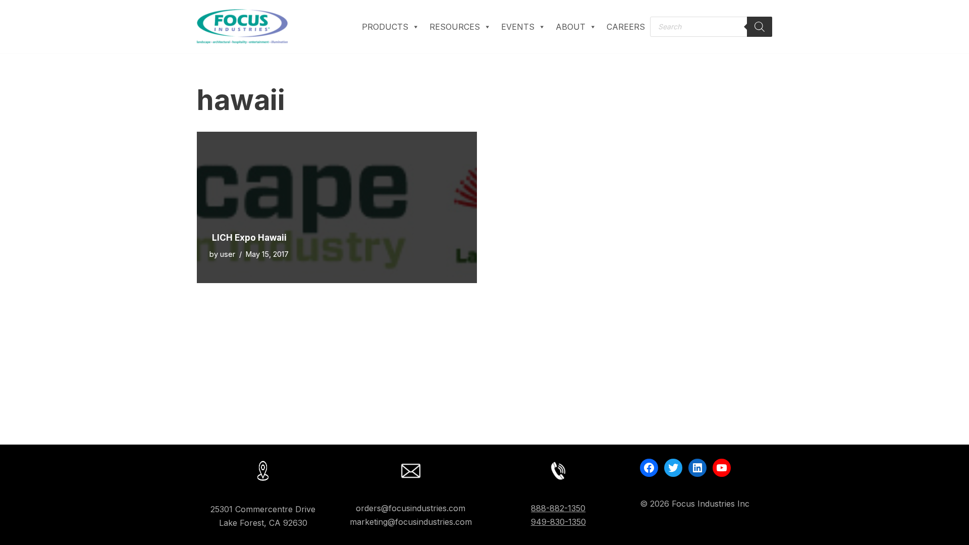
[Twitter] (673, 468)
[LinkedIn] (697, 468)
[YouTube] (722, 468)
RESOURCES (454, 27)
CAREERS (626, 27)
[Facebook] (649, 468)
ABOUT (570, 27)
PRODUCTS (385, 27)
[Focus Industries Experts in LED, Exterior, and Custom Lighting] (242, 26)
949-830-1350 (558, 522)
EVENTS (517, 27)
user (227, 254)
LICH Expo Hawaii (249, 238)
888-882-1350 (558, 508)
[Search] (759, 27)
